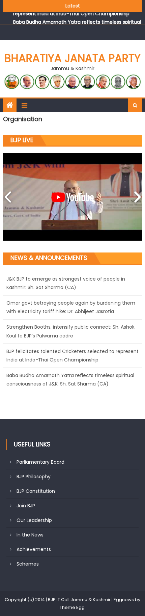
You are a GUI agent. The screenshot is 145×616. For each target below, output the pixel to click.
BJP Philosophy (34, 476)
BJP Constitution (36, 491)
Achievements (34, 549)
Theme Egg (72, 607)
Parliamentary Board (40, 462)
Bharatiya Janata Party (72, 58)
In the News (30, 534)
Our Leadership (34, 520)
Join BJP (26, 505)
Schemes (28, 563)
